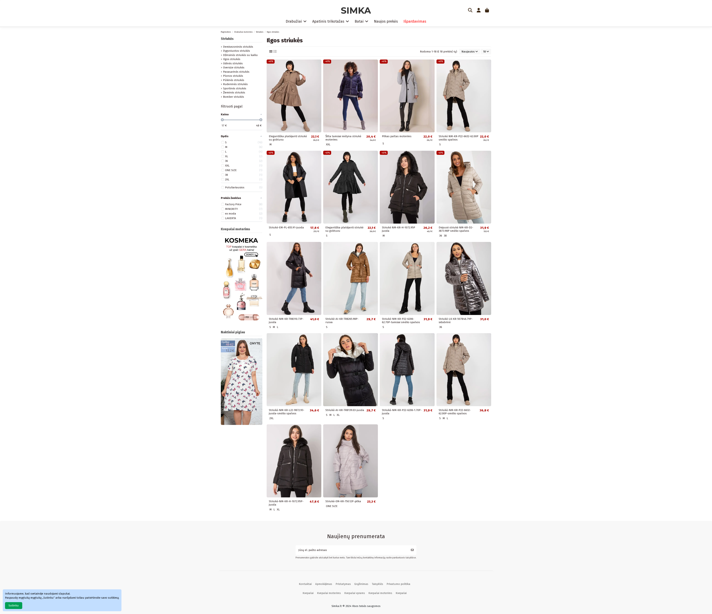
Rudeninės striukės (235, 84)
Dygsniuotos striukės (236, 50)
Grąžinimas (361, 584)
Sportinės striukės (234, 88)
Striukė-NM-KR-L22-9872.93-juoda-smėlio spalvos (286, 411)
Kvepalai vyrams (354, 593)
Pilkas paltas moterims (396, 136)
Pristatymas (343, 584)
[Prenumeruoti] (412, 550)
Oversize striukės (233, 67)
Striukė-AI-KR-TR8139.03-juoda (344, 410)
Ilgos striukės (231, 59)
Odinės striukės (233, 63)
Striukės (227, 39)
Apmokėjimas (323, 584)
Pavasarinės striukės (236, 71)
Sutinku (14, 605)
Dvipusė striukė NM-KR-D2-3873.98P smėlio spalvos (456, 229)
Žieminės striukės (234, 92)
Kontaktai (305, 584)
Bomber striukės (233, 96)
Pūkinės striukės (233, 80)
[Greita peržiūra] (318, 65)
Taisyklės (377, 584)
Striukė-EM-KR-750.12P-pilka (343, 501)
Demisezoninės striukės (238, 46)
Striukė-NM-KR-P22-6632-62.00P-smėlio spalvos (455, 411)
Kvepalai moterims (329, 593)
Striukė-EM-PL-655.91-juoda (286, 227)
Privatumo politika (398, 584)
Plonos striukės (233, 75)
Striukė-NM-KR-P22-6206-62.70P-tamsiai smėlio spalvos (401, 320)
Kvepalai (308, 593)
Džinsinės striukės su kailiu (240, 55)
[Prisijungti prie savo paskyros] (478, 10)
